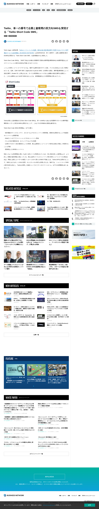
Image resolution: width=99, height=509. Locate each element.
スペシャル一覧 (78, 120)
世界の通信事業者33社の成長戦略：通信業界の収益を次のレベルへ (84, 201)
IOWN (28, 10)
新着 (39, 4)
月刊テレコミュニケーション (63, 4)
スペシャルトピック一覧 (36, 275)
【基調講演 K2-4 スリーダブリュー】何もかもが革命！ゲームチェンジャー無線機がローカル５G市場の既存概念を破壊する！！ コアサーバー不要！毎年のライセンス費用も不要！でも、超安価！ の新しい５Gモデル (85, 213)
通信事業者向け (61, 10)
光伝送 (70, 10)
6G (48, 10)
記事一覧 (36, 334)
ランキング (45, 4)
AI (43, 10)
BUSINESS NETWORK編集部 (14, 41)
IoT (53, 10)
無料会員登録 (80, 3)
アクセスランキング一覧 (80, 188)
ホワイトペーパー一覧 (36, 453)
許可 (89, 505)
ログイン (89, 3)
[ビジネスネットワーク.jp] (14, 4)
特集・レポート (31, 4)
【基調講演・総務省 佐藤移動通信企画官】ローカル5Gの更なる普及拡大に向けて (84, 219)
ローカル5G (37, 10)
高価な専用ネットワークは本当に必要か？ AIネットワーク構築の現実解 (84, 208)
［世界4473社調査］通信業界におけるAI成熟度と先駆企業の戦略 (84, 204)
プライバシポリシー (49, 505)
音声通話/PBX (12, 36)
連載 (52, 4)
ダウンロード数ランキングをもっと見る (83, 223)
